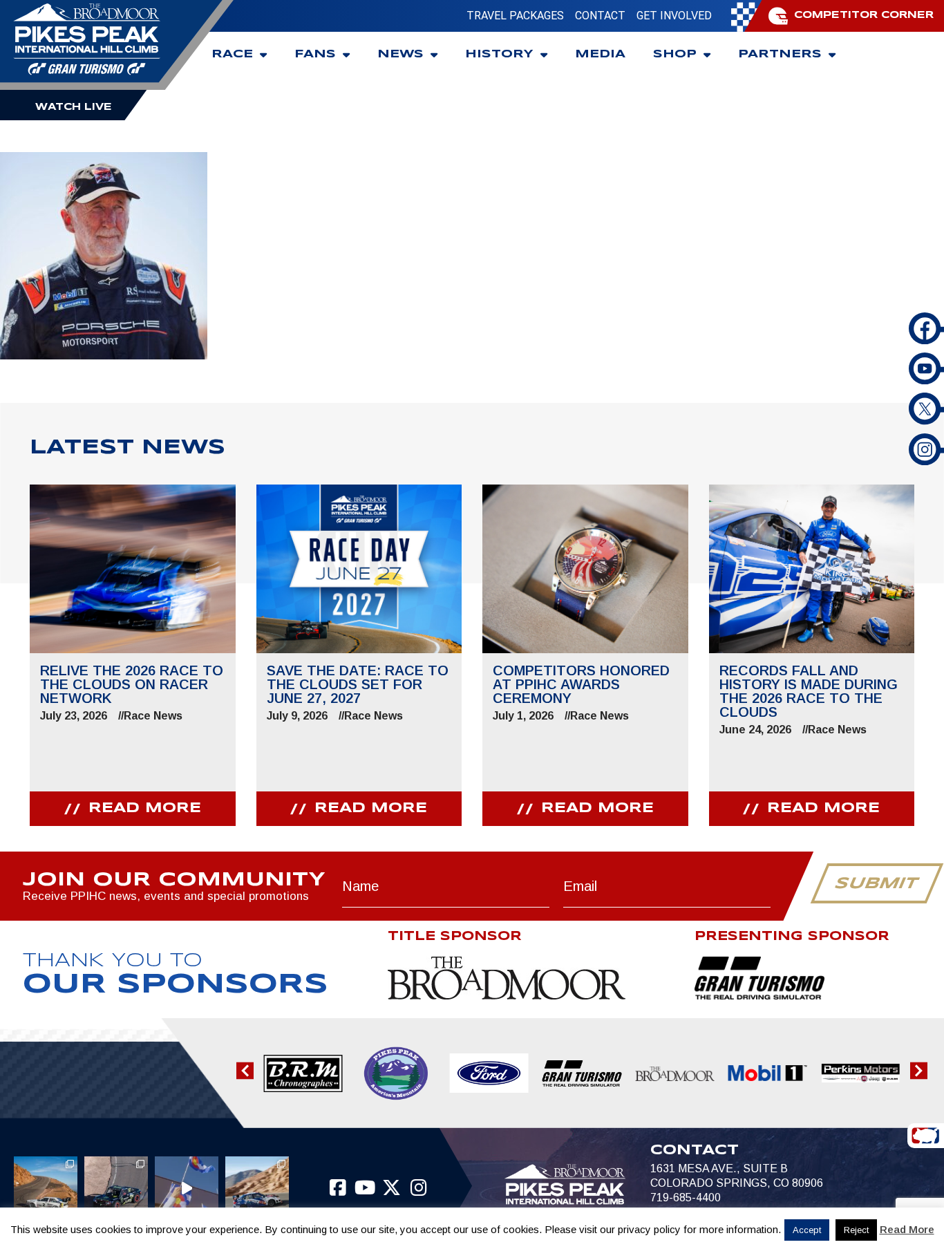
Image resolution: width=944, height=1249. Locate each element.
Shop (675, 54)
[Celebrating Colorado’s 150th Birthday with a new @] (186, 1188)
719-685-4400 (685, 1197)
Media (600, 54)
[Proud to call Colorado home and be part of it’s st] (257, 1188)
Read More (907, 1229)
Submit (876, 884)
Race (232, 54)
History (499, 54)
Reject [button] (856, 1230)
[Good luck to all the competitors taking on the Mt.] (45, 1188)
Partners (780, 54)
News (400, 54)
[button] (245, 1070)
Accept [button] (807, 1230)
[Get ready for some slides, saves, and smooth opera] (116, 1188)
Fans (315, 54)
